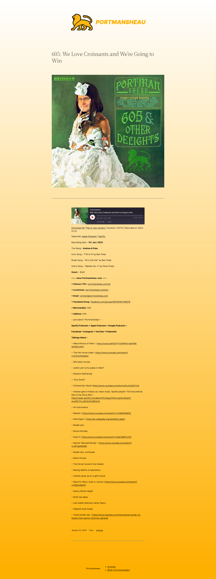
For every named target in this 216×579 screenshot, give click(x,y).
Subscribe (101, 222)
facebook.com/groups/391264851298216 (110, 302)
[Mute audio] (98, 218)
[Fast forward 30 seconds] (109, 218)
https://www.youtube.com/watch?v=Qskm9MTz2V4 (106, 437)
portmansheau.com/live (97, 290)
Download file (77, 228)
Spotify (101, 236)
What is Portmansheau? (118, 570)
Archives (111, 567)
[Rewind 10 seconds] (101, 218)
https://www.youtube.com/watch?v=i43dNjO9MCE (106, 413)
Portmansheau (93, 568)
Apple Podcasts (89, 236)
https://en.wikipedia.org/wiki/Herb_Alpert (105, 419)
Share (109, 222)
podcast (99, 530)
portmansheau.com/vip (99, 284)
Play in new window (95, 228)
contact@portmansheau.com (94, 296)
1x (105, 218)
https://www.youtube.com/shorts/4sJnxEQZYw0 (115, 385)
